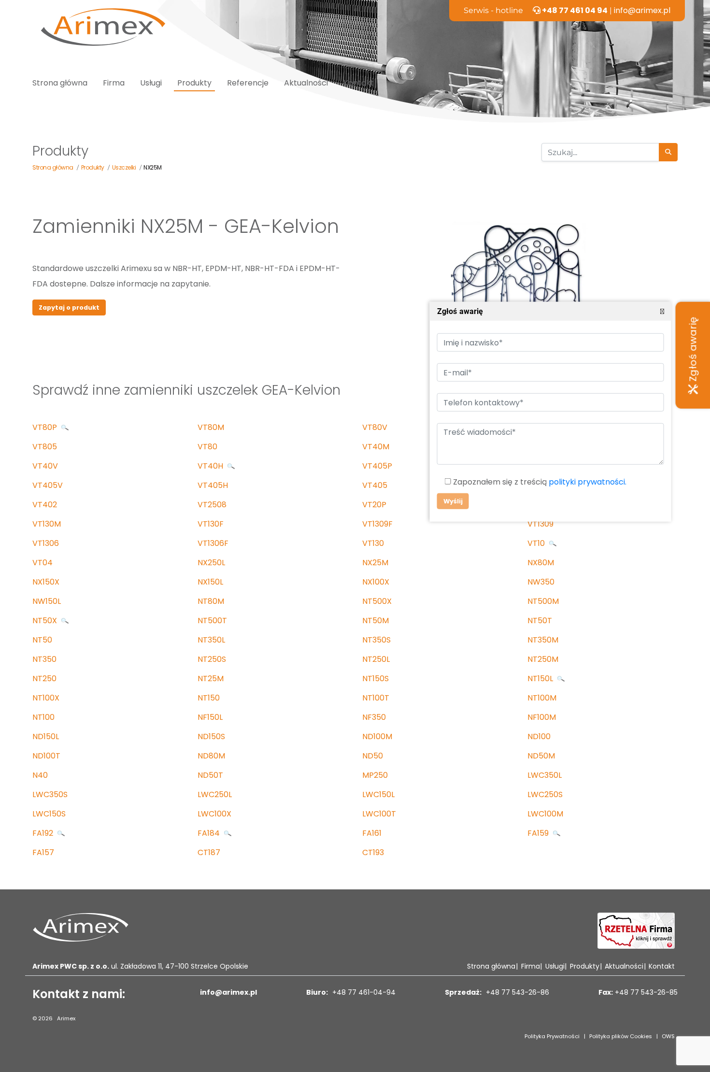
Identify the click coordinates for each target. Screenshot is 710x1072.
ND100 (539, 736)
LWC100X (214, 813)
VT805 (44, 446)
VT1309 (540, 523)
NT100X (45, 697)
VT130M (46, 523)
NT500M (543, 601)
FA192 (43, 833)
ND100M (377, 736)
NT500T (212, 620)
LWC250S (545, 794)
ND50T (210, 775)
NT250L (376, 659)
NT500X (377, 601)
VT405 (374, 485)
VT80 (207, 446)
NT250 (44, 678)
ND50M (541, 755)
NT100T (375, 697)
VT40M (375, 446)
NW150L (46, 601)
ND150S (211, 736)
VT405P (377, 466)
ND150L (45, 736)
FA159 (539, 833)
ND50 (372, 755)
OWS (668, 1036)
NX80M (540, 562)
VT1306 (45, 543)
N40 (40, 775)
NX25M (375, 562)
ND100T (46, 755)
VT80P (45, 427)
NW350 (540, 581)
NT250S (212, 659)
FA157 (43, 852)
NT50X (45, 620)
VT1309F (377, 523)
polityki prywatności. (587, 481)
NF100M (541, 717)
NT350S (376, 639)
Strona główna (59, 82)
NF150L (210, 717)
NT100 (43, 717)
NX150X (45, 581)
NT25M (211, 678)
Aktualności (306, 82)
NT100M (541, 697)
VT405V (47, 485)
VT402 (44, 504)
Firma (114, 82)
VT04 (42, 562)
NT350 (44, 659)
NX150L (210, 581)
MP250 (375, 775)
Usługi (151, 82)
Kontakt (358, 82)
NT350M (542, 639)
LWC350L (544, 775)
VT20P (374, 504)
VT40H (211, 466)
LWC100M (545, 813)
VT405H (213, 485)
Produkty (194, 82)
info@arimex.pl (642, 10)
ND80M (211, 755)
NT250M (542, 659)
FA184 (210, 833)
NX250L (211, 562)
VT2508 (212, 504)
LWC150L (378, 794)
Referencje (248, 82)
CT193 (373, 852)
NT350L (211, 639)
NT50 (42, 639)
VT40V (45, 466)
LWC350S (50, 794)
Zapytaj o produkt (69, 307)
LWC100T (379, 813)
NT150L (541, 678)
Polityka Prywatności (552, 1036)
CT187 (209, 852)
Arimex (66, 1018)
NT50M (375, 620)
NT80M (211, 601)
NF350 (374, 717)
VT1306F (213, 543)
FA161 (372, 833)
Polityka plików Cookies (620, 1036)
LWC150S (49, 813)
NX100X (375, 581)
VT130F (211, 523)
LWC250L (215, 794)
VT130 (373, 543)
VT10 (537, 543)
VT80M (211, 427)
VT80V (374, 427)
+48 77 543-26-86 (516, 992)
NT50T (539, 620)
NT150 (209, 697)
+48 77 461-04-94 (363, 992)
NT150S (375, 678)
